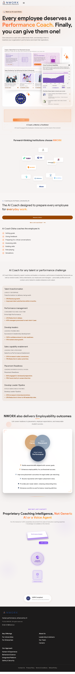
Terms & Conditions (41, 668)
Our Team (42, 640)
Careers (42, 643)
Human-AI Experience (9, 652)
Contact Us (21, 668)
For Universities (7, 637)
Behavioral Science (9, 655)
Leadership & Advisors (47, 637)
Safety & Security (8, 661)
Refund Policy (53, 668)
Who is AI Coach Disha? (37, 222)
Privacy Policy (30, 668)
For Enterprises (7, 640)
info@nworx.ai (10, 625)
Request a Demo (37, 217)
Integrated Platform (9, 658)
